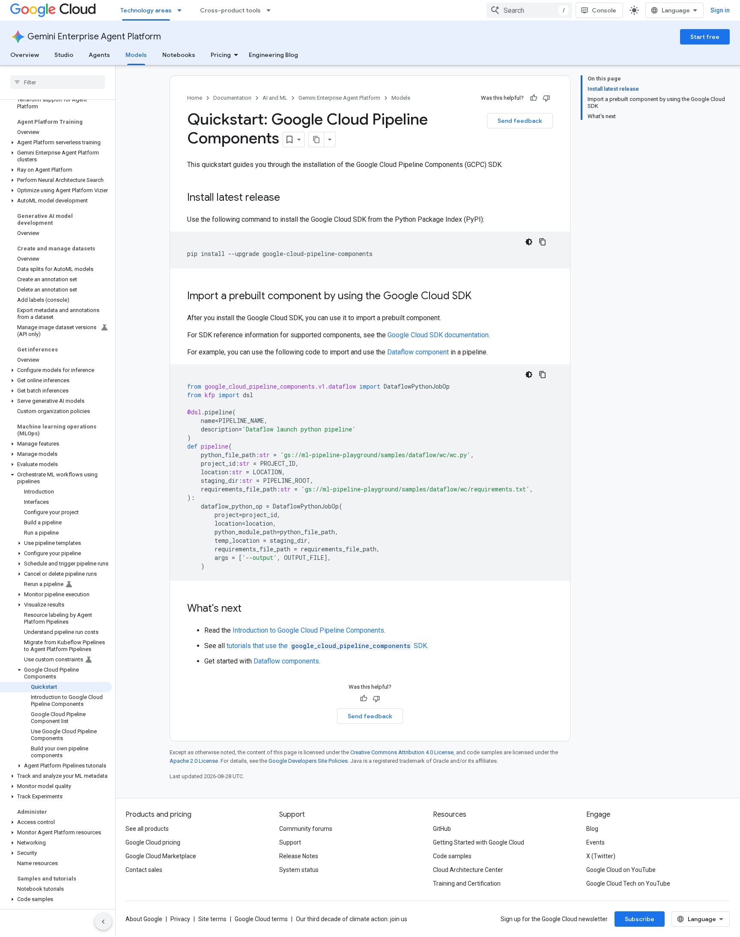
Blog (592, 828)
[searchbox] (57, 82)
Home (194, 98)
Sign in (720, 10)
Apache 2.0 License (194, 761)
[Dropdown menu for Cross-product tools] (271, 10)
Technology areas (146, 10)
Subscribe (639, 919)
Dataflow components (286, 661)
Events (595, 842)
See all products (147, 828)
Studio (63, 55)
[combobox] (529, 10)
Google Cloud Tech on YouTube (628, 883)
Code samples (452, 856)
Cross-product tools (230, 10)
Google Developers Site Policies (308, 761)
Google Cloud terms (261, 919)
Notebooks (178, 55)
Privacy (180, 919)
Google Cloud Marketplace (160, 856)
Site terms (212, 919)
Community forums (305, 828)
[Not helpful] (546, 98)
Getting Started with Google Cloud (478, 842)
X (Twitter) (600, 856)
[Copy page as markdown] (316, 139)
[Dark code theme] (529, 242)
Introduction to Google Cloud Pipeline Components (308, 630)
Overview (24, 55)
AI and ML (275, 98)
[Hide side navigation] (103, 921)
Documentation (232, 98)
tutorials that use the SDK (327, 646)
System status (299, 869)
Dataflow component (418, 352)
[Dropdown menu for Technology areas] (182, 10)
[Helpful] (533, 98)
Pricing (221, 55)
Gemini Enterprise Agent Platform (94, 36)
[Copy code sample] (542, 242)
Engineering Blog (273, 55)
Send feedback (520, 121)
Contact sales (143, 869)
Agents (99, 55)
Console (604, 10)
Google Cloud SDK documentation (438, 335)
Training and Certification (467, 883)
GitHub (442, 828)
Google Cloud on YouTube (621, 869)
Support (290, 842)
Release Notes (298, 856)
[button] (56, 142)
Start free (704, 37)
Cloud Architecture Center (468, 869)
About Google (143, 919)
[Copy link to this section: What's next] (250, 609)
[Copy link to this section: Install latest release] (288, 198)
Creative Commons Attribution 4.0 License (402, 752)
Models (136, 55)
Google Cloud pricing (152, 842)
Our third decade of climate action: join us (351, 919)
